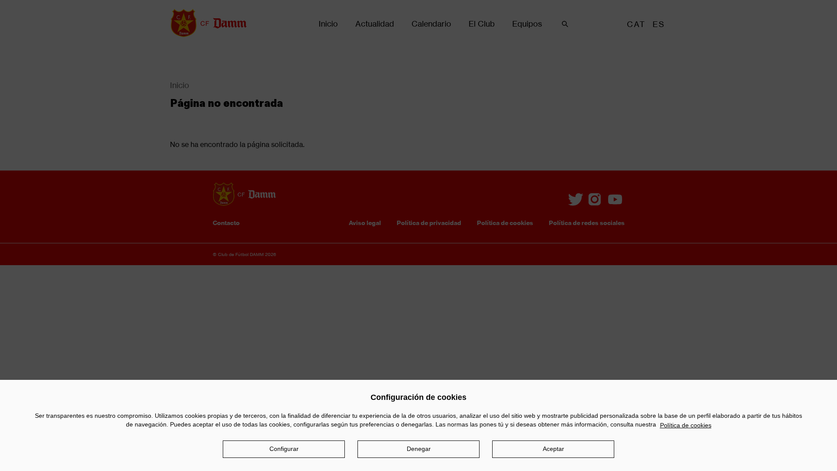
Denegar (419, 448)
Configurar (284, 448)
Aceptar (553, 448)
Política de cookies (685, 425)
